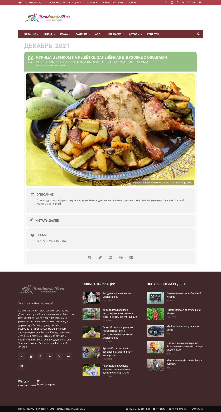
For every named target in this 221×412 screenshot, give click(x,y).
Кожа (64, 34)
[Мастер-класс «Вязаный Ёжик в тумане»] (155, 365)
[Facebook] (166, 2)
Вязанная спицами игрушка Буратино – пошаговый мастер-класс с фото (185, 346)
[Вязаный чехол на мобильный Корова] (155, 298)
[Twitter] (188, 2)
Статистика (197, 408)
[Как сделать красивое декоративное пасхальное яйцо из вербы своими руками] (91, 314)
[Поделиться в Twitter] (100, 257)
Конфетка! (118, 2)
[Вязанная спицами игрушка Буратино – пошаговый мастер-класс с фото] (155, 347)
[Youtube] (200, 2)
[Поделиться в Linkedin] (110, 257)
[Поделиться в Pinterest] (121, 257)
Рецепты (153, 34)
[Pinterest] (177, 2)
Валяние (81, 34)
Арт (97, 34)
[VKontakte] (194, 2)
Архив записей (179, 408)
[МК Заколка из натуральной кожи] (155, 331)
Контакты (105, 2)
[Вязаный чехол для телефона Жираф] (155, 314)
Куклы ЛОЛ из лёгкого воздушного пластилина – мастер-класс (117, 352)
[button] (198, 34)
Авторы (134, 34)
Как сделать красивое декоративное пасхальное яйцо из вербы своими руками (120, 313)
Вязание (30, 34)
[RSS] (183, 2)
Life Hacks (114, 34)
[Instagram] (171, 2)
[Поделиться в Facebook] (89, 257)
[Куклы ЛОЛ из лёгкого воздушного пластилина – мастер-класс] (91, 352)
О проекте (92, 2)
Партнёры (131, 2)
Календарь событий (139, 408)
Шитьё (48, 34)
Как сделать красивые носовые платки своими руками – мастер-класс (116, 369)
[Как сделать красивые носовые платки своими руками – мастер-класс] (91, 370)
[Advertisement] (140, 17)
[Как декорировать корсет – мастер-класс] (91, 298)
